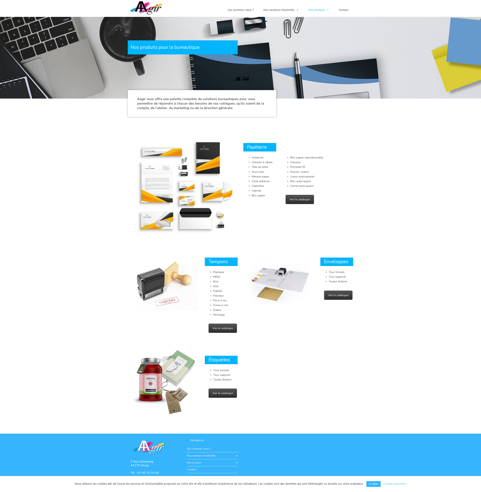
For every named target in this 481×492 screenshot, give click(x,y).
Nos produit (194, 462)
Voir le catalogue (300, 199)
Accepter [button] (373, 484)
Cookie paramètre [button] (394, 484)
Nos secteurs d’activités (201, 455)
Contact (191, 469)
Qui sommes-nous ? (199, 449)
